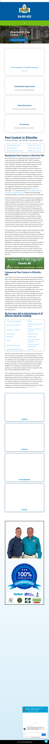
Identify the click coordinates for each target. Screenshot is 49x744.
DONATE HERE (24, 71)
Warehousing (32, 337)
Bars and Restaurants (13, 325)
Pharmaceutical (33, 334)
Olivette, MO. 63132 (15, 720)
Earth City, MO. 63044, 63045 (13, 699)
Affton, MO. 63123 (10, 687)
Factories (31, 349)
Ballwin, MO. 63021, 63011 (36, 687)
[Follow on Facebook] (6, 676)
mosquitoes (34, 188)
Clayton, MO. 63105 (26, 693)
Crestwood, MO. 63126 (24, 695)
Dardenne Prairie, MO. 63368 (17, 697)
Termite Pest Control (34, 148)
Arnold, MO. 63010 (22, 687)
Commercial (24, 449)
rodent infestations (18, 192)
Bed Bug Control (12, 148)
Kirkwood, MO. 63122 (11, 712)
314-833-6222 (24, 16)
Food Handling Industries (15, 349)
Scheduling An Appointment (24, 86)
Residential (24, 419)
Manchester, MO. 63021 (12, 714)
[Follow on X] (9, 676)
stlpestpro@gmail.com (14, 668)
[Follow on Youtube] (12, 676)
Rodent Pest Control (34, 145)
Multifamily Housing (13, 345)
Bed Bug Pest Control (11, 648)
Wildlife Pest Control (34, 151)
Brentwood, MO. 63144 (20, 691)
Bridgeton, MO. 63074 (34, 691)
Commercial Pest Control (12, 643)
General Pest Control (13, 145)
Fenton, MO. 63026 (26, 701)
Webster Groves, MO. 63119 (17, 732)
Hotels (30, 321)
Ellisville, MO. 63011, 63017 (31, 699)
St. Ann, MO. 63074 (15, 724)
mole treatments (31, 190)
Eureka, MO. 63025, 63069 (12, 701)
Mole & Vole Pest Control (15, 151)
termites (13, 190)
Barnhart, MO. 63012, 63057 (14, 689)
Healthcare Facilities (13, 330)
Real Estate (24, 510)
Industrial (10, 337)
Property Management (24, 479)
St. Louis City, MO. (10, 726)
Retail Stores (11, 334)
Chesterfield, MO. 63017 (12, 693)
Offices (9, 340)
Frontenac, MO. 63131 (29, 703)
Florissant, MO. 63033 (15, 703)
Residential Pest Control (12, 640)
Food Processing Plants (14, 321)
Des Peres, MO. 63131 (33, 697)
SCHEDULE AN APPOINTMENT (18, 40)
